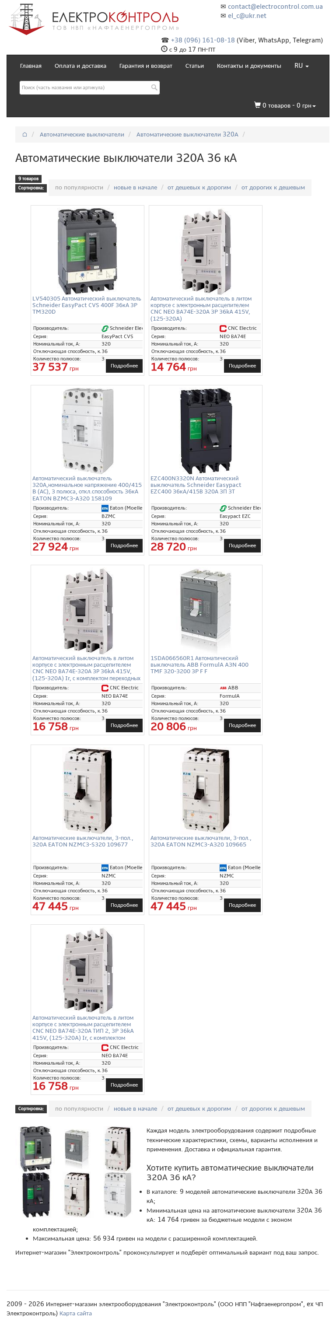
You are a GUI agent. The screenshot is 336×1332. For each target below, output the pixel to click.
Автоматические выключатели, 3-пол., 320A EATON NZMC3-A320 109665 (201, 841)
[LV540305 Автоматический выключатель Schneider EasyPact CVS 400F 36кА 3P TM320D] (87, 251)
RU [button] (299, 66)
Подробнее (124, 365)
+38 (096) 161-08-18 (203, 40)
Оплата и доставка (80, 66)
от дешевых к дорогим (199, 187)
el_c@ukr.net (247, 16)
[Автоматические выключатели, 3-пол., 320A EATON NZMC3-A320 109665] (205, 791)
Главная (31, 66)
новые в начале (135, 187)
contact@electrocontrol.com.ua (275, 6)
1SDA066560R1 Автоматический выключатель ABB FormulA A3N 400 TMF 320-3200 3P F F (199, 664)
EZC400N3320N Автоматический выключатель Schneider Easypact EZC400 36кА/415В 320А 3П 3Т (196, 485)
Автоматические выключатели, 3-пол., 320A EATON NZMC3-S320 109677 (82, 841)
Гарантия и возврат (145, 66)
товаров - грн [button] (287, 105)
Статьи (195, 66)
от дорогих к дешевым (273, 187)
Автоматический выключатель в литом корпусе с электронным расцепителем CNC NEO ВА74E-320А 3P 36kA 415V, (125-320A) (201, 308)
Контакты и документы (249, 66)
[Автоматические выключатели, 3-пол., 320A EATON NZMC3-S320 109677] (87, 791)
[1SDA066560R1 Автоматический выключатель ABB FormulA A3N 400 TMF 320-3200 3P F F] (205, 611)
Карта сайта (76, 1313)
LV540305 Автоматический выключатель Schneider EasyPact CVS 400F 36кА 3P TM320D (86, 305)
